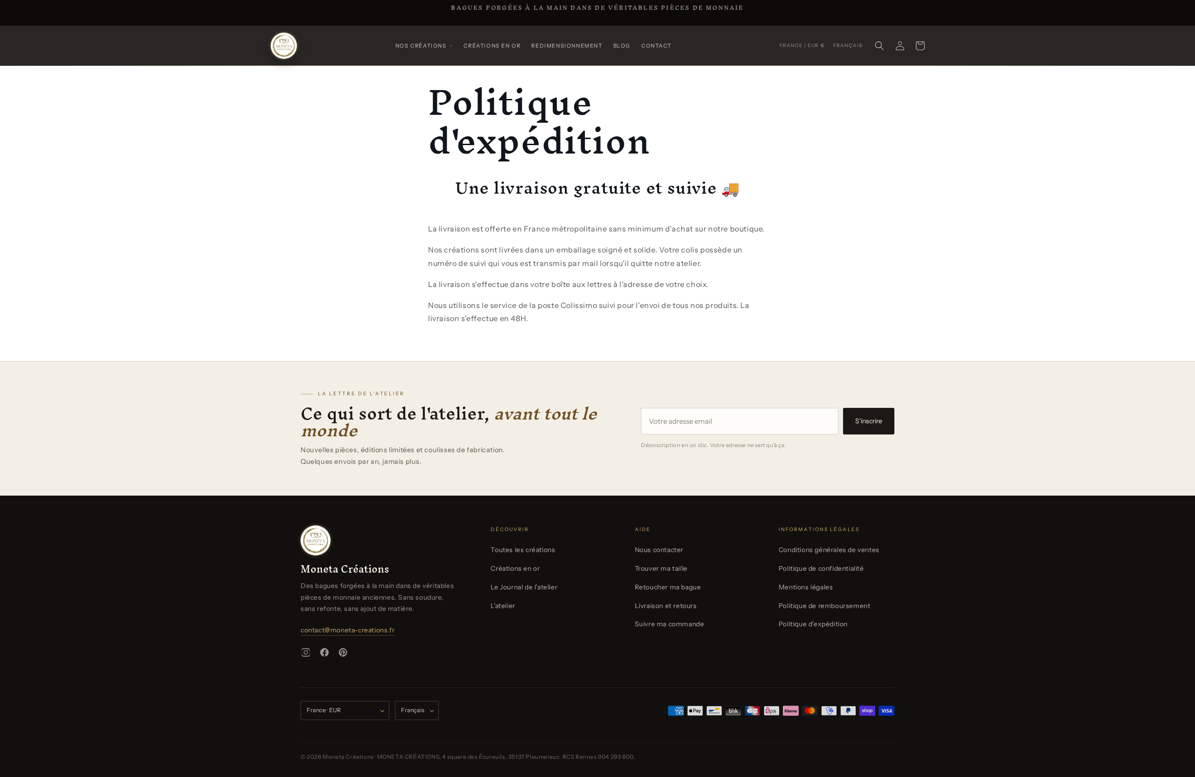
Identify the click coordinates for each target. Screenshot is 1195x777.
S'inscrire (868, 421)
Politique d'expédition (813, 624)
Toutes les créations (523, 550)
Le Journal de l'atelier (524, 587)
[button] (424, 46)
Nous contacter (659, 550)
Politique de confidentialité (821, 568)
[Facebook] (324, 652)
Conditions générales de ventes (829, 550)
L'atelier (503, 606)
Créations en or (515, 568)
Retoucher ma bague (668, 587)
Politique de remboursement (825, 606)
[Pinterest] (343, 652)
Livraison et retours (666, 606)
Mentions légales (806, 587)
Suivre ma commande (669, 624)
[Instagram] (306, 652)
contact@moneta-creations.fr (347, 630)
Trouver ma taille (661, 568)
